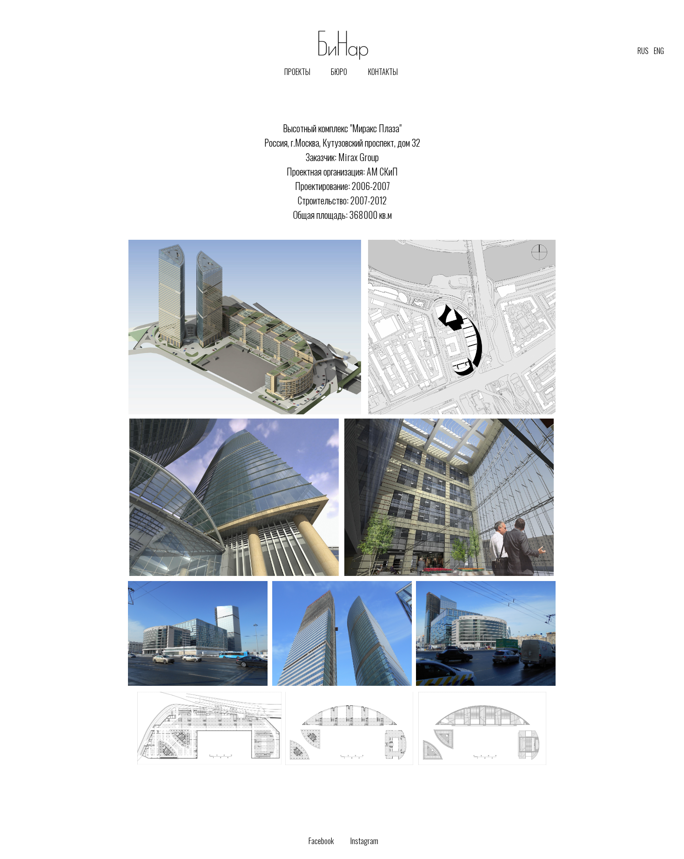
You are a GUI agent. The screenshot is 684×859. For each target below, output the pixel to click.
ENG (659, 50)
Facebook (321, 840)
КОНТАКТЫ (383, 71)
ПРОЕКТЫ (297, 71)
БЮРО (339, 71)
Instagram (364, 840)
